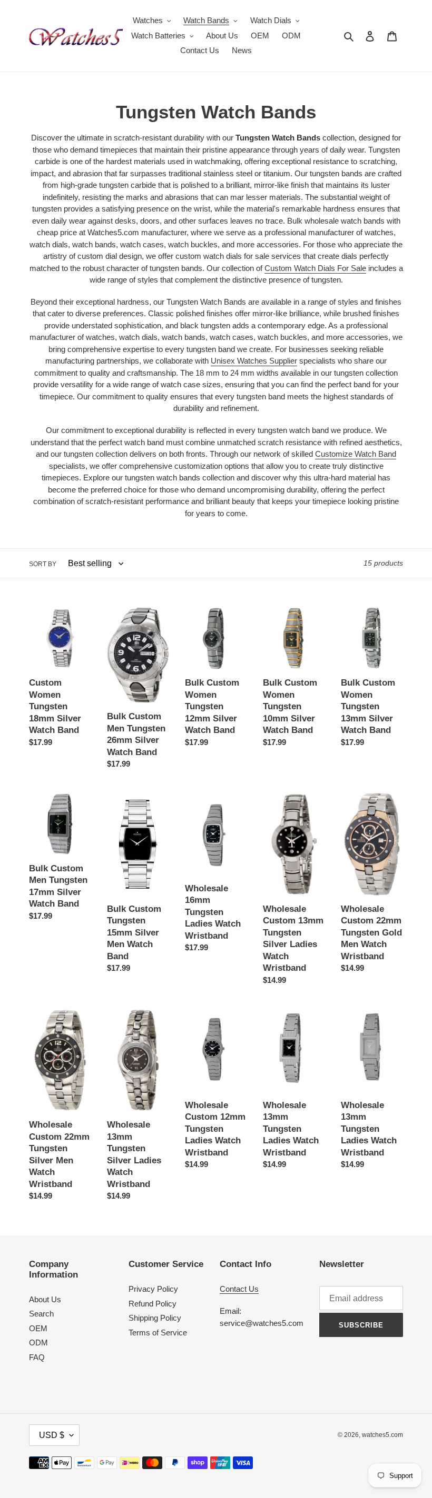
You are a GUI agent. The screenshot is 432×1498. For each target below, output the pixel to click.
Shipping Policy (155, 1317)
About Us (45, 1299)
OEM (38, 1328)
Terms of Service (158, 1332)
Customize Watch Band (355, 453)
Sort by (42, 564)
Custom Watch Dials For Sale (315, 268)
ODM (38, 1342)
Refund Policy (152, 1303)
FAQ (37, 1357)
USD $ (51, 1435)
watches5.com (382, 1435)
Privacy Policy (153, 1288)
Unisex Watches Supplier (254, 360)
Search (41, 1313)
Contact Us (239, 1288)
